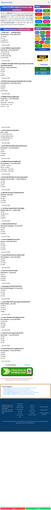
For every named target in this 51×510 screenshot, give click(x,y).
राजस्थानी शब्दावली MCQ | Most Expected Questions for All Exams (16, 389)
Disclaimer (32, 409)
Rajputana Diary (7, 2)
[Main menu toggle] (48, 2)
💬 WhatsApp (38, 508)
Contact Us (32, 407)
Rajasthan (14, 15)
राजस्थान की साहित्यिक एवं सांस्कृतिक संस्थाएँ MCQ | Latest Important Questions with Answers (21, 392)
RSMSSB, (28, 19)
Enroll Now (44, 65)
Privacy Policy (32, 411)
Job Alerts (20, 413)
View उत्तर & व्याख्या (6, 45)
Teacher (13, 20)
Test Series (20, 411)
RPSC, (23, 19)
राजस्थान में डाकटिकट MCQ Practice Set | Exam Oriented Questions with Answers (19, 388)
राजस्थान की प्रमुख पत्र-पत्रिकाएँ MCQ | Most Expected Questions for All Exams (19, 394)
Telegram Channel (44, 409)
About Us (32, 405)
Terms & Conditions (32, 414)
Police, (6, 20)
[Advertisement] (17, 117)
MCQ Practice (20, 403)
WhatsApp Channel (44, 406)
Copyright (32, 413)
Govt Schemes (20, 415)
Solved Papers (20, 409)
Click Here (27, 365)
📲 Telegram (13, 508)
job (8, 19)
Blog (20, 416)
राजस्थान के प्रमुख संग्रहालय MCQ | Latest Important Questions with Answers (18, 391)
